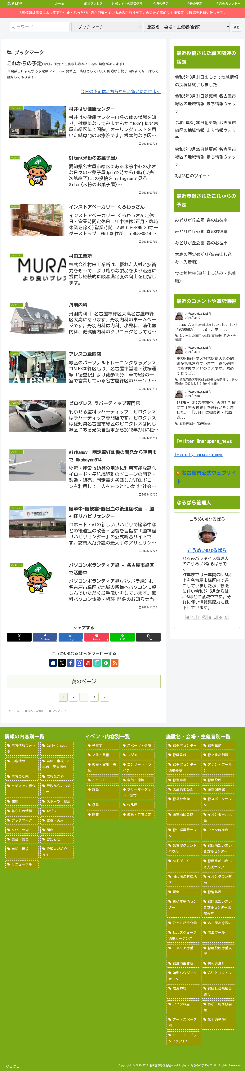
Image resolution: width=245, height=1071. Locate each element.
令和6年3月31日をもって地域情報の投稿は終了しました (206, 81)
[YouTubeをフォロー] (88, 663)
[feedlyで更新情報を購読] (220, 617)
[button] (148, 637)
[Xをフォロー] (62, 663)
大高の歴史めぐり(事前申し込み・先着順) (203, 258)
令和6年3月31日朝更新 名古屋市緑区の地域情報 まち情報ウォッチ (205, 103)
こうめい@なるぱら (207, 550)
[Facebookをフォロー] (70, 663)
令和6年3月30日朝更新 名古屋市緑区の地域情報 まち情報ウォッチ (205, 130)
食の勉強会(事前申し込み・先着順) (205, 277)
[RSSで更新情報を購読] (114, 663)
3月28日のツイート (193, 176)
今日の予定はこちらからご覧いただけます (121, 91)
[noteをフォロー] (97, 663)
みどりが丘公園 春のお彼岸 (201, 220)
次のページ (83, 681)
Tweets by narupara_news (198, 454)
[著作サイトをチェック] (53, 663)
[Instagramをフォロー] (79, 663)
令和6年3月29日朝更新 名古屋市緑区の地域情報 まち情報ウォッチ (205, 157)
